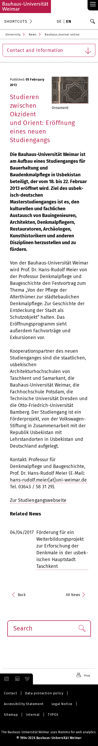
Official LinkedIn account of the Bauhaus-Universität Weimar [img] (16, 678)
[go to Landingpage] (25, 6)
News (33, 34)
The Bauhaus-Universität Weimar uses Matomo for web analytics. (48, 732)
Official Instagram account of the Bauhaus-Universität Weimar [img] (5, 678)
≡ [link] (92, 4)
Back (22, 595)
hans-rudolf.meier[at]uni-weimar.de (48, 480)
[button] (81, 628)
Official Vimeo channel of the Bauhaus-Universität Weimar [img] (27, 678)
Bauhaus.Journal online (62, 34)
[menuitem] (60, 22)
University (13, 34)
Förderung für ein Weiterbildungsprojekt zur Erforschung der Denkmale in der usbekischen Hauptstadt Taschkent (62, 549)
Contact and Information (35, 50)
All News (73, 595)
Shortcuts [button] (15, 21)
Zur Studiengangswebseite (38, 500)
